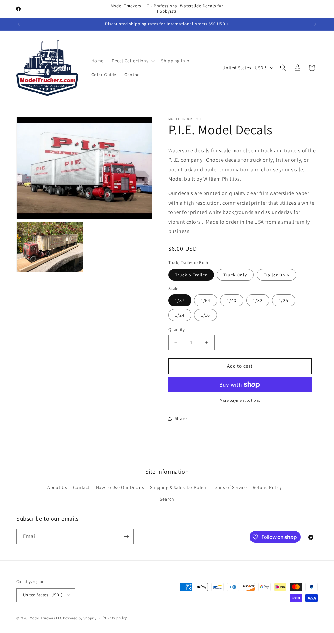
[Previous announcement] (18, 24)
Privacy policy (115, 617)
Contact (81, 487)
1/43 (231, 300)
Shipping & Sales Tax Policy (178, 487)
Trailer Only (276, 275)
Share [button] (181, 418)
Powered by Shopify (80, 618)
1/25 (283, 300)
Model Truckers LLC (46, 618)
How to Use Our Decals (120, 487)
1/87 (180, 300)
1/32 (258, 300)
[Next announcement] (315, 24)
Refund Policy (267, 487)
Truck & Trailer (191, 275)
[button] (132, 61)
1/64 (205, 300)
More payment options (240, 400)
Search (167, 499)
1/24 (180, 315)
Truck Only (235, 275)
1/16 (205, 315)
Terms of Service (230, 487)
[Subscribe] (126, 536)
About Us (57, 487)
